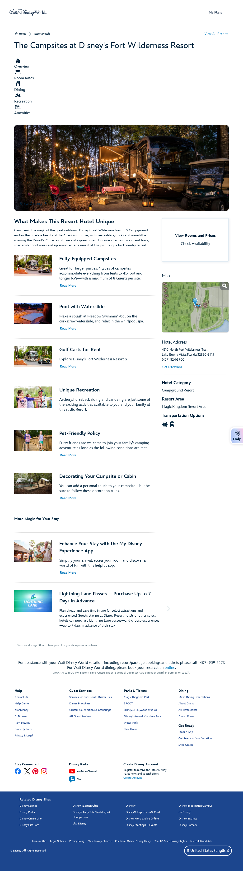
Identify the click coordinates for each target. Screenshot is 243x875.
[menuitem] (188, 850)
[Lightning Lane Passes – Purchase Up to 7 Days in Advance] (93, 609)
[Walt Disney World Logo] (28, 12)
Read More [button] (68, 286)
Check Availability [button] (195, 244)
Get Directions (172, 367)
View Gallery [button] (31, 204)
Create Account (132, 778)
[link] (195, 307)
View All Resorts (216, 34)
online (170, 668)
